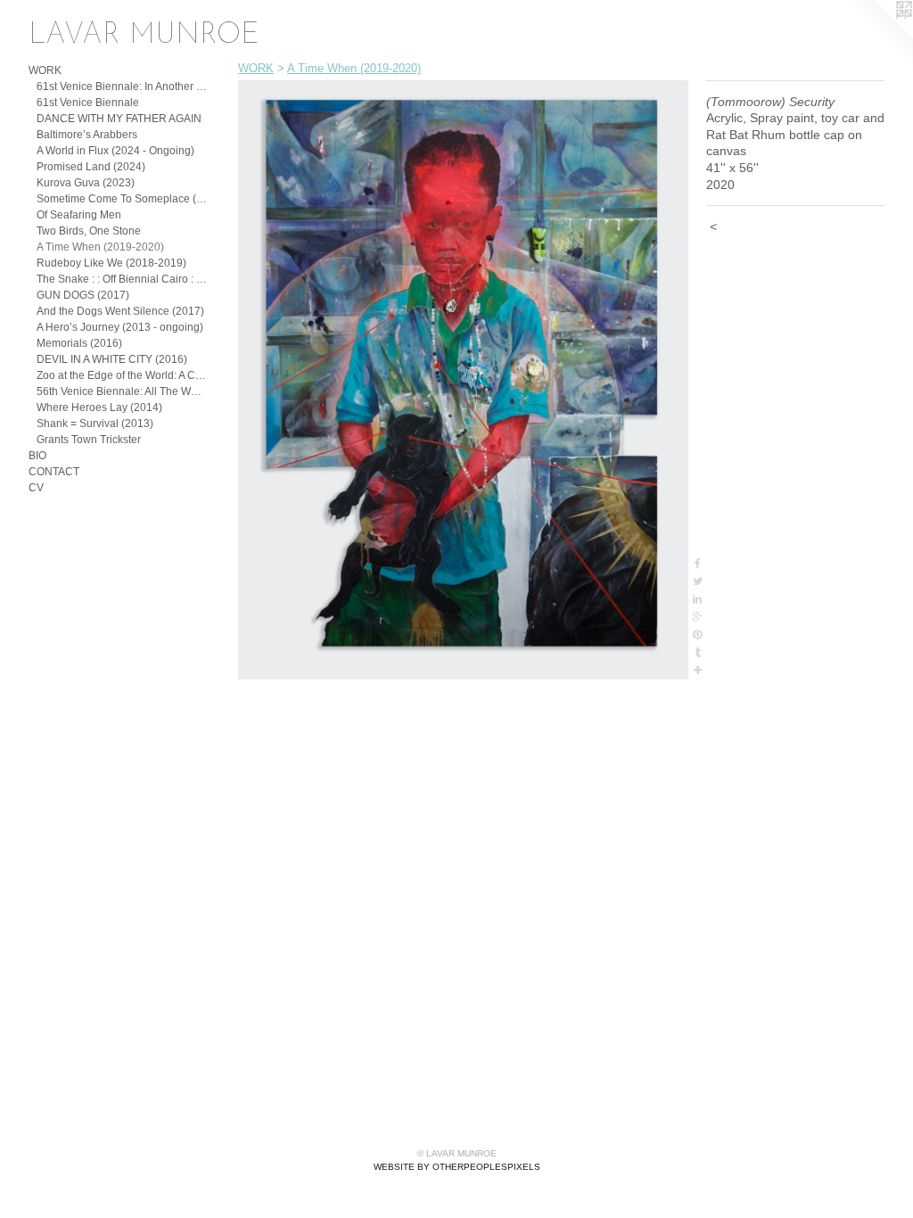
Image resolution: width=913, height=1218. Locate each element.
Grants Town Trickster (89, 439)
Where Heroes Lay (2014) (99, 407)
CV (36, 487)
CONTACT (54, 471)
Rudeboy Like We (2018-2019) (111, 263)
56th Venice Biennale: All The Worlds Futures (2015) (122, 391)
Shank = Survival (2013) (95, 423)
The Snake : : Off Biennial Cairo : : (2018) (122, 279)
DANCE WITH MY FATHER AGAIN (119, 118)
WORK (45, 70)
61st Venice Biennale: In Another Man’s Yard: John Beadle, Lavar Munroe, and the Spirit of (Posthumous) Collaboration (122, 86)
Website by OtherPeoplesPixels (457, 1167)
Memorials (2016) (79, 343)
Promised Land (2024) (91, 166)
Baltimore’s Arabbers (87, 134)
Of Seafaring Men (79, 215)
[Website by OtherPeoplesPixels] (877, 35)
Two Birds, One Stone (89, 231)
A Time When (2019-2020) (100, 247)
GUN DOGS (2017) (83, 295)
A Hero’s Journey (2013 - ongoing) (120, 327)
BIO (37, 455)
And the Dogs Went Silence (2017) (120, 311)
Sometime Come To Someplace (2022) (122, 199)
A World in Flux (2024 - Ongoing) (115, 150)
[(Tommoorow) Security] (463, 380)
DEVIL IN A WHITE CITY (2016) (112, 359)
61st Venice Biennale (88, 102)
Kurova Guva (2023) (86, 183)
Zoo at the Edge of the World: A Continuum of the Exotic (122, 375)
